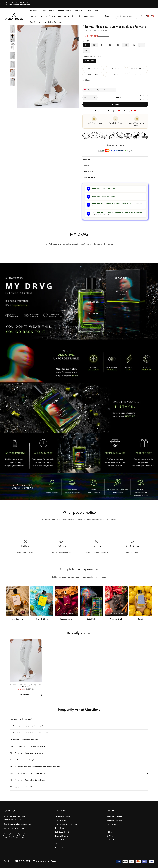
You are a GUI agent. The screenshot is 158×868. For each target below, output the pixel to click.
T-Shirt (109, 832)
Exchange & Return (62, 816)
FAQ (57, 844)
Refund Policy (60, 840)
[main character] (17, 601)
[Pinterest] (23, 835)
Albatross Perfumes (114, 816)
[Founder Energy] (66, 601)
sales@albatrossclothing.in (20, 824)
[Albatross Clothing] (14, 16)
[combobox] (126, 16)
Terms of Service (61, 836)
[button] (0, 3)
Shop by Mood (112, 824)
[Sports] (140, 601)
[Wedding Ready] (116, 601)
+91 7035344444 (18, 829)
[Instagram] (11, 835)
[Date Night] (91, 601)
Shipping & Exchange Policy (66, 824)
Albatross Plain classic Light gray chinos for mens (26, 685)
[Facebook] (5, 835)
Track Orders (60, 828)
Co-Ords (110, 836)
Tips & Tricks (60, 848)
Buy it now (115, 104)
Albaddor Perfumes (114, 820)
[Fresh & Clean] (41, 601)
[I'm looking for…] (118, 16)
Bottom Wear (112, 840)
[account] (141, 16)
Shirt (108, 828)
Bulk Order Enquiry (62, 832)
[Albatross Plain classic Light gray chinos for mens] (26, 660)
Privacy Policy (60, 820)
